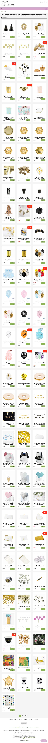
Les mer (24, 737)
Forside (2, 11)
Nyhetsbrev (36, 727)
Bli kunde (16, 719)
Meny (3, 8)
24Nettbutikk (26, 740)
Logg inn (30, 719)
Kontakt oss (36, 719)
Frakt (11, 727)
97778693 (28, 730)
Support (25, 719)
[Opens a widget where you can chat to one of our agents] (43, 740)
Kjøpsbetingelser (17, 727)
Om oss (20, 719)
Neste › (26, 715)
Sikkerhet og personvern (27, 727)
